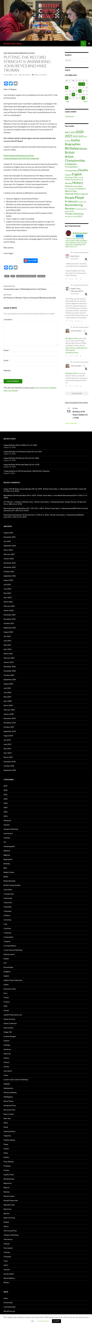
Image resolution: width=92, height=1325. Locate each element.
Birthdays (72, 148)
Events (6, 984)
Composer (71, 164)
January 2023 (9, 559)
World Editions (9, 1278)
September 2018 (10, 770)
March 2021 (8, 654)
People (69, 197)
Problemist (71, 201)
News (6, 1123)
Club (5, 924)
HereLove (7, 1049)
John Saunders (76, 331)
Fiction (6, 997)
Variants (7, 1270)
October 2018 (9, 766)
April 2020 (8, 701)
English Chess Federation (18, 53)
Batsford (7, 851)
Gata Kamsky (8, 1028)
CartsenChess (9, 894)
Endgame (68, 175)
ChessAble (8, 907)
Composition (8, 937)
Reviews (70, 208)
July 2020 (7, 688)
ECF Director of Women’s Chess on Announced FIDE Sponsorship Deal (30, 296)
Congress (7, 941)
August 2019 (8, 736)
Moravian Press (9, 1110)
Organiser (84, 194)
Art (5, 842)
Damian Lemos (9, 954)
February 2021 (9, 658)
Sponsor (7, 1213)
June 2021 (7, 641)
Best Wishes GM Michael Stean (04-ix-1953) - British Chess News (28, 495)
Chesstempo (69, 116)
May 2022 (7, 593)
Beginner (7, 855)
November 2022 (10, 567)
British (69, 152)
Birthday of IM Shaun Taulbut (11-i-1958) (80, 414)
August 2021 (8, 632)
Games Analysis (9, 1019)
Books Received (9, 881)
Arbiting (7, 838)
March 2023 (8, 550)
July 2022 (7, 584)
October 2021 (9, 623)
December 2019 (10, 718)
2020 (79, 132)
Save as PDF (32, 260)
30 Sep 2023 (74, 259)
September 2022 (10, 576)
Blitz (5, 868)
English (77, 174)
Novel (6, 1127)
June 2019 (7, 744)
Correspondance (71, 167)
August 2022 (8, 580)
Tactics (72, 211)
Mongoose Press (10, 1105)
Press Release (9, 1162)
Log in (6, 1298)
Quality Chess (82, 202)
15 (80, 91)
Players (6, 1149)
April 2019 (8, 753)
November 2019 (10, 723)
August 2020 (8, 684)
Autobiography (9, 846)
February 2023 (9, 554)
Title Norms (8, 1239)
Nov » (86, 101)
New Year (7, 1118)
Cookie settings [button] (43, 1321)
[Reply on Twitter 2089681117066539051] (67, 386)
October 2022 (9, 571)
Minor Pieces (8, 1101)
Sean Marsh (75, 256)
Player (80, 197)
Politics (31, 53)
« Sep (67, 101)
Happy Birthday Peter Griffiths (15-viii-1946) (20, 445)
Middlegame (81, 189)
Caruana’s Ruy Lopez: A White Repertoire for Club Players (25, 287)
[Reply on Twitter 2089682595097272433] (67, 356)
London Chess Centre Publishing (16, 1079)
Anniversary (8, 833)
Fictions (7, 1002)
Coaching (7, 928)
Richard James (9, 1196)
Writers (6, 1282)
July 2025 (7, 541)
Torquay (7, 1244)
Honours (69, 186)
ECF (13, 276)
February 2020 (9, 710)
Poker (6, 1153)
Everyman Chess (71, 177)
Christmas (7, 920)
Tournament (68, 216)
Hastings (68, 183)
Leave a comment (40, 75)
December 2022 (10, 563)
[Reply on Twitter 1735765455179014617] (67, 321)
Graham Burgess (10, 1036)
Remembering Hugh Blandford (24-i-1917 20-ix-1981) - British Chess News (31, 508)
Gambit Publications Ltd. (74, 180)
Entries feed (8, 1302)
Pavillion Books (9, 1140)
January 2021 (9, 662)
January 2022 (9, 610)
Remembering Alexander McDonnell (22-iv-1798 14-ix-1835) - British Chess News (34, 515)
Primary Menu (89, 43)
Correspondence (71, 170)
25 (67, 98)
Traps (6, 1261)
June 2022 (7, 589)
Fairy (5, 993)
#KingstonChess (72, 338)
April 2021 (8, 649)
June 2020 (7, 692)
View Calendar (71, 423)
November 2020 (10, 671)
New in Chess (71, 191)
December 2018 (10, 762)
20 (73, 94)
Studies (67, 211)
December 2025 (10, 537)
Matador (7, 1084)
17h (84, 331)
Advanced (7, 820)
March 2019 (8, 757)
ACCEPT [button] (56, 1321)
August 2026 (8, 533)
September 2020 (10, 679)
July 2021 (7, 636)
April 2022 (8, 597)
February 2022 (9, 606)
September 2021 (10, 628)
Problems (7, 1166)
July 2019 (7, 740)
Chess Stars (8, 902)
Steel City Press (9, 1218)
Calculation (8, 889)
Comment (8, 319)
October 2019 (9, 727)
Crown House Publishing (13, 950)
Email (6, 360)
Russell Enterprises (81, 209)
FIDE (5, 1006)
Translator (7, 1257)
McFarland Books (70, 189)
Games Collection (10, 1023)
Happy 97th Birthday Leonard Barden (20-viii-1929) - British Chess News (31, 489)
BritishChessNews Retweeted (82, 252)
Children (7, 915)
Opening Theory (72, 193)
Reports (6, 1187)
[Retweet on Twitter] (71, 252)
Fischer (80, 177)
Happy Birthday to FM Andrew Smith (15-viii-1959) (23, 452)
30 (83, 98)
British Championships (12, 885)
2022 (75, 136)
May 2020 (7, 697)
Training (74, 216)
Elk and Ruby (8, 967)
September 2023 (10, 546)
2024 (5, 807)
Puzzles (6, 1170)
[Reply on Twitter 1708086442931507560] (67, 279)
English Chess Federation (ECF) (77, 290)
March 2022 (8, 602)
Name (7, 350)
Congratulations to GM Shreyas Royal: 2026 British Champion (27, 471)
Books (83, 148)
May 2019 (7, 749)
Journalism (78, 186)
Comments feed (9, 1307)
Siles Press (7, 1209)
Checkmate (8, 898)
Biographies (72, 144)
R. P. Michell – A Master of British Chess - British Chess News (26, 502)
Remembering (74, 205)
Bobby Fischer (9, 872)
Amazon (7, 825)
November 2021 (10, 619)
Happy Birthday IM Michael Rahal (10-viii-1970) (21, 464)
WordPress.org (9, 1311)
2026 (85, 136)
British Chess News (13, 43)
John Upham (25, 75)
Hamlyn (6, 1041)
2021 (5, 53)
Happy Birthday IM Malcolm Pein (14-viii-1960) (21, 458)
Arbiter (67, 141)
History (77, 183)
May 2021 (7, 645)
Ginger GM (8, 1032)
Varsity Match (9, 1274)
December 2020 (10, 666)
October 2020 (9, 675)
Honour (6, 1062)
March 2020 (8, 705)
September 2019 (10, 731)
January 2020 (9, 714)
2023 (81, 136)
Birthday (7, 864)
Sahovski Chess (9, 1205)
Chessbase (7, 911)
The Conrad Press (10, 1231)
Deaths (83, 170)
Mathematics (8, 1088)
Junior (6, 1075)
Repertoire (8, 1183)
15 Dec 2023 (75, 294)
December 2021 (10, 615)
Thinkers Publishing (74, 213)
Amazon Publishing (11, 829)
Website (7, 370)
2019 (73, 132)
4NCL (67, 132)
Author (75, 140)
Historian (7, 1054)
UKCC (80, 216)
